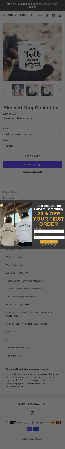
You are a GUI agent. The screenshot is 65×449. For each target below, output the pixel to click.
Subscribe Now (49, 241)
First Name (37, 228)
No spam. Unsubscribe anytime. (49, 245)
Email (36, 235)
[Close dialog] (1, 205)
